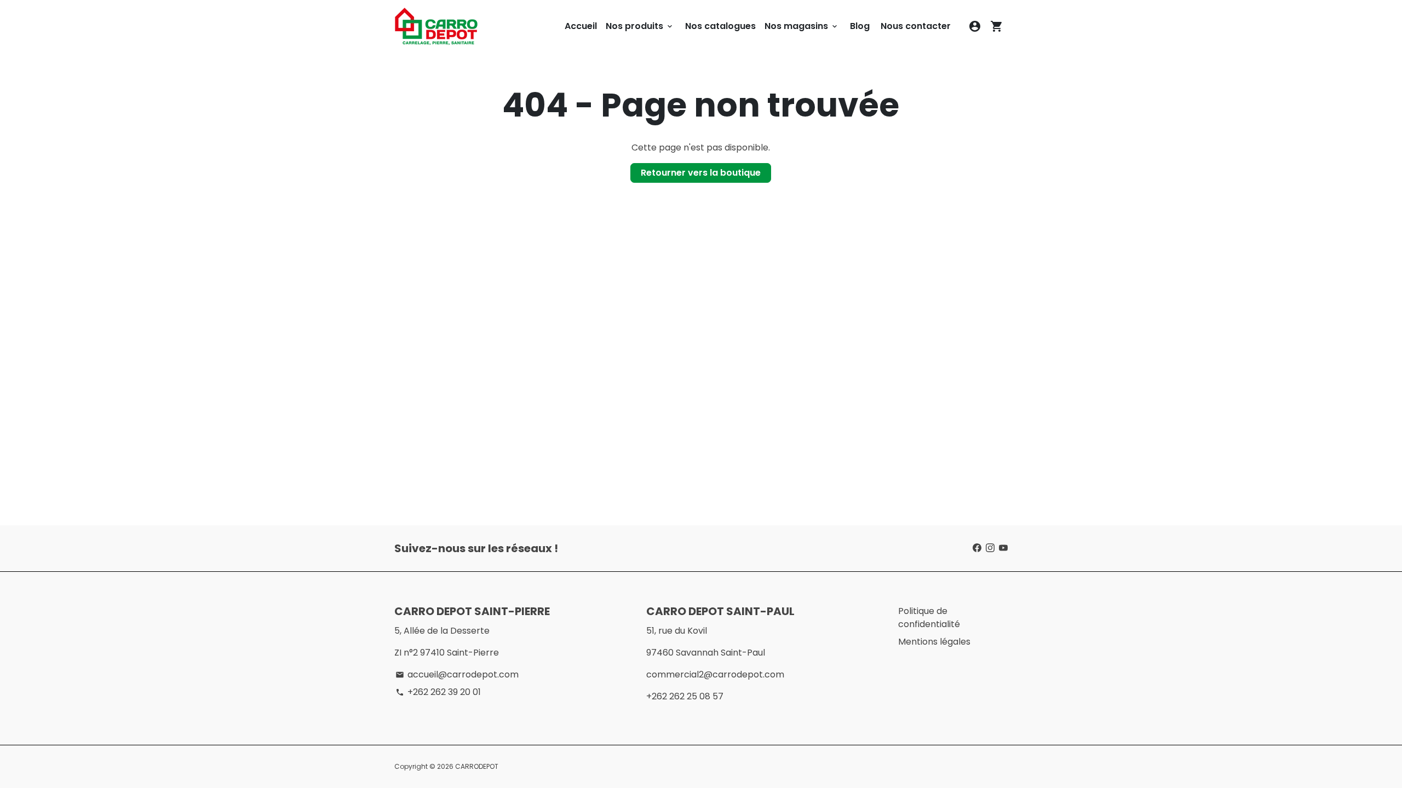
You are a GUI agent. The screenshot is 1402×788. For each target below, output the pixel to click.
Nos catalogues (720, 26)
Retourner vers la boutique (701, 172)
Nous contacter (916, 26)
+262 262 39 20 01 (438, 692)
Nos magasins (802, 26)
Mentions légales (934, 641)
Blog (860, 26)
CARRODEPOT (476, 766)
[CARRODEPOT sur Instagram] (990, 548)
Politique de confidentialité (929, 617)
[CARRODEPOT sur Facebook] (977, 548)
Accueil (581, 26)
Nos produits (640, 26)
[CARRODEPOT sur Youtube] (1003, 548)
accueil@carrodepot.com (457, 674)
